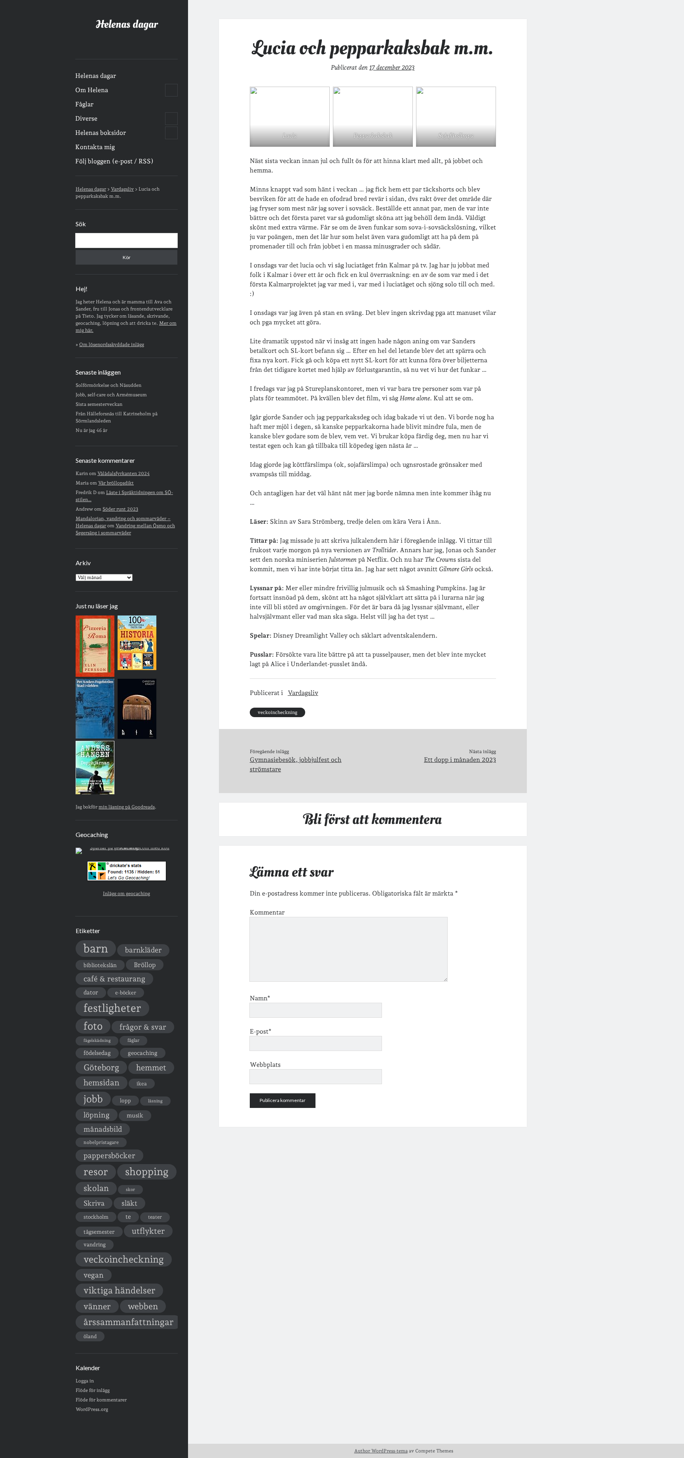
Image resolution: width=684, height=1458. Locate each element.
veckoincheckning (124, 1259)
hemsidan (102, 1082)
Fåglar (84, 104)
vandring (95, 1244)
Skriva (94, 1203)
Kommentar (267, 912)
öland (90, 1336)
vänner (97, 1306)
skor (130, 1189)
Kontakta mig (95, 147)
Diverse (86, 118)
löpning (97, 1114)
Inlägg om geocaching (126, 893)
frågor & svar (143, 1027)
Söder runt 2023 (120, 509)
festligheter (112, 1008)
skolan (96, 1188)
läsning (155, 1101)
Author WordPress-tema (381, 1451)
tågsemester (99, 1232)
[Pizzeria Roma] (95, 675)
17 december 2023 (391, 67)
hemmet (151, 1067)
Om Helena (91, 90)
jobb (93, 1099)
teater (155, 1217)
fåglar (133, 1040)
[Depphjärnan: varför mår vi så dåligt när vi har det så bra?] (95, 792)
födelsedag (97, 1052)
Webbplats (265, 1064)
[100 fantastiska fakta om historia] (137, 668)
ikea (142, 1084)
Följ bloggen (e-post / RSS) (114, 161)
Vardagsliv (303, 693)
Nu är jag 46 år (91, 430)
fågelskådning (97, 1040)
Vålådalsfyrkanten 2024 (123, 473)
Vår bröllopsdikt (116, 483)
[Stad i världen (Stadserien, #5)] (95, 737)
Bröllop (145, 965)
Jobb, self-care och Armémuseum (111, 395)
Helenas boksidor (100, 132)
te (128, 1216)
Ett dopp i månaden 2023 (460, 759)
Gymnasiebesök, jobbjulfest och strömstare (296, 764)
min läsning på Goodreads (127, 807)
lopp (125, 1100)
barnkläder (143, 950)
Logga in (85, 1381)
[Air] (137, 737)
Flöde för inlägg (93, 1390)
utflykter (148, 1231)
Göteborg (101, 1067)
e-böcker (125, 993)
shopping (147, 1171)
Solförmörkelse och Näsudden (108, 385)
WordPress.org (92, 1409)
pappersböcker (109, 1155)
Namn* (260, 998)
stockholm (96, 1217)
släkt (129, 1203)
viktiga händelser (119, 1290)
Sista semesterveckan (99, 404)
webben (143, 1306)
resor (96, 1172)
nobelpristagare (101, 1142)
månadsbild (103, 1129)
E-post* (261, 1031)
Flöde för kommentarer (101, 1400)
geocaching (143, 1052)
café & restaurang (114, 978)
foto (93, 1026)
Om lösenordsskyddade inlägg (111, 344)
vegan (94, 1275)
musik (135, 1115)
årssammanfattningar (128, 1322)
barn (96, 948)
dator (91, 992)
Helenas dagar (127, 24)
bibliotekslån (100, 965)
